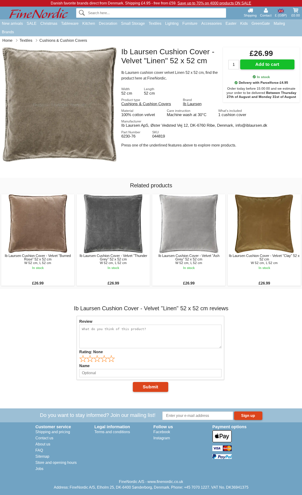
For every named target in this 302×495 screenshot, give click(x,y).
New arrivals (12, 23)
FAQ (39, 450)
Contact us (44, 438)
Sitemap (42, 456)
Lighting (172, 23)
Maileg (279, 23)
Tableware (70, 23)
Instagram (161, 438)
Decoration (108, 23)
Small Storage (133, 23)
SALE (32, 23)
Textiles (155, 23)
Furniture (189, 23)
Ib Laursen (192, 103)
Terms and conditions (112, 432)
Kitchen (88, 23)
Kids (244, 23)
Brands (8, 32)
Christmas (48, 23)
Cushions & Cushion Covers (146, 103)
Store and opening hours (56, 463)
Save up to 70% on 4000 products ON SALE (214, 3)
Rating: (91, 352)
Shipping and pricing (52, 432)
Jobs (39, 469)
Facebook (161, 432)
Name (84, 366)
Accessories (211, 23)
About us (42, 444)
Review (85, 321)
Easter (231, 23)
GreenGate (261, 23)
